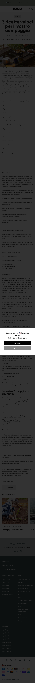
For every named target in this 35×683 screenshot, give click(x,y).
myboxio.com (21, 338)
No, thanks (17, 348)
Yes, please (17, 343)
